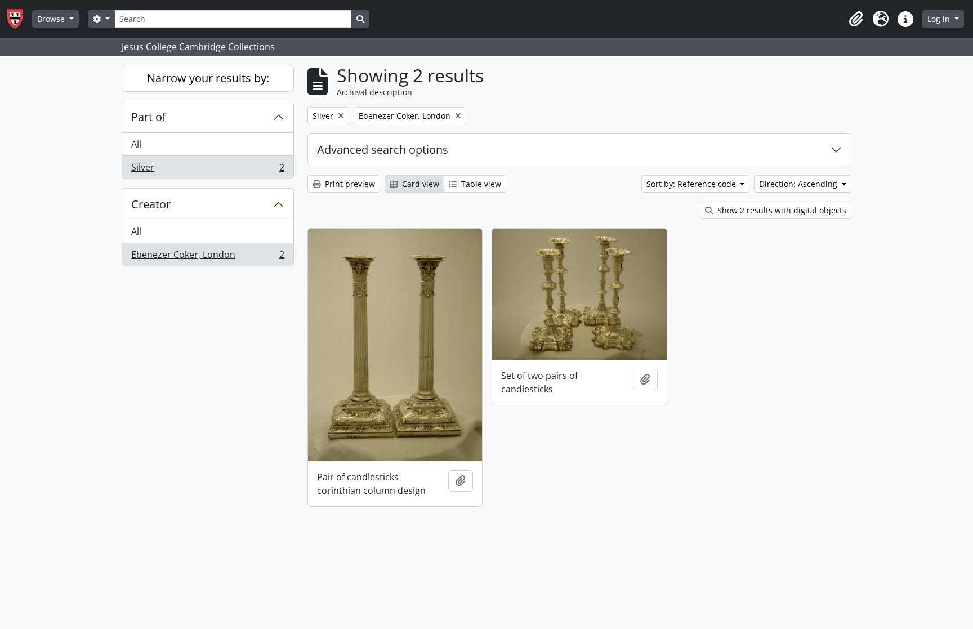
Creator (151, 204)
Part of (148, 116)
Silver (207, 170)
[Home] (19, 19)
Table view (480, 184)
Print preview (349, 184)
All (136, 144)
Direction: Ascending (799, 184)
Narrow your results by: (208, 78)
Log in (939, 19)
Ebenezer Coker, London (207, 257)
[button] (855, 19)
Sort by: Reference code (692, 184)
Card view (419, 184)
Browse (52, 19)
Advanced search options (382, 149)
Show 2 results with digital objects (780, 210)
